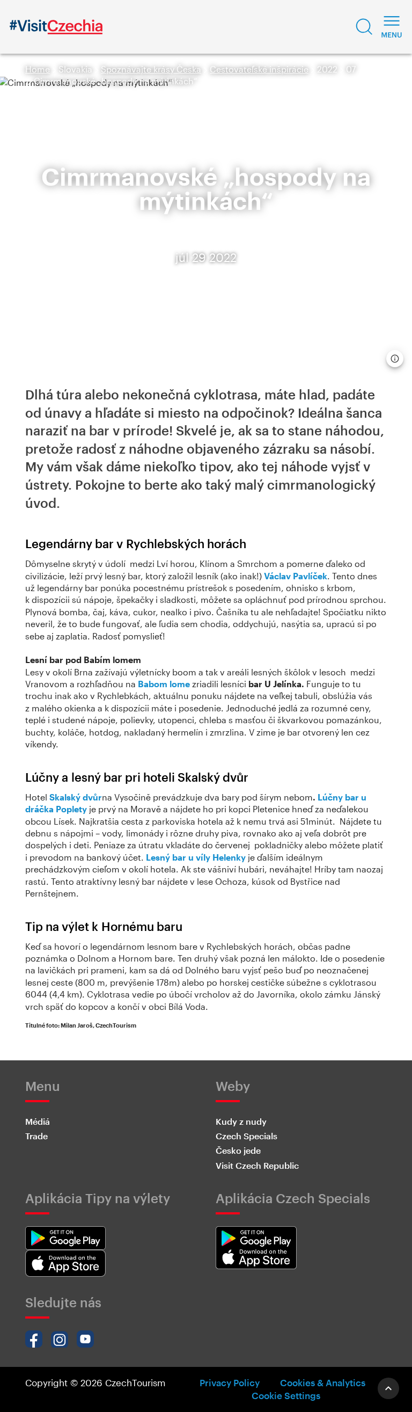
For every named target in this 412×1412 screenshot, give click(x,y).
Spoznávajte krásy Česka (151, 69)
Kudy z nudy (241, 1121)
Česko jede (238, 1150)
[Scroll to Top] (388, 1388)
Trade (36, 1136)
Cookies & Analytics (322, 1382)
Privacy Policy (230, 1382)
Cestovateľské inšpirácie (259, 69)
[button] (364, 26)
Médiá (37, 1121)
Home (37, 69)
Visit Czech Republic (257, 1165)
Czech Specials (246, 1136)
